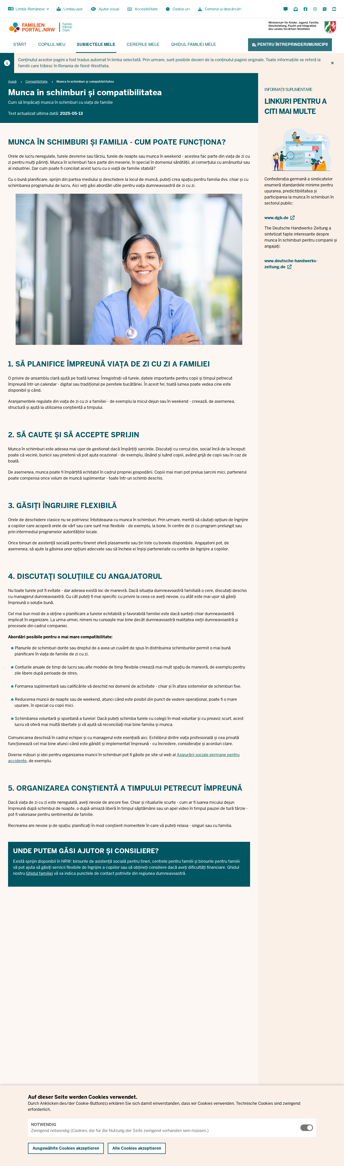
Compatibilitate (36, 82)
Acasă (12, 82)
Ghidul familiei (39, 873)
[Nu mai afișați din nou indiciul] (332, 63)
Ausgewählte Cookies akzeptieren (65, 1148)
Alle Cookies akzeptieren (136, 1148)
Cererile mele (143, 44)
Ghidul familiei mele (193, 44)
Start (19, 44)
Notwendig (43, 1124)
